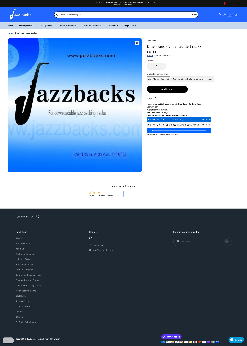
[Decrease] (150, 66)
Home (10, 33)
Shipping (150, 55)
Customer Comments (26, 254)
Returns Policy (22, 301)
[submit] (226, 241)
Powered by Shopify (51, 339)
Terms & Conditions (25, 269)
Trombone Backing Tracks (28, 285)
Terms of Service (24, 306)
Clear (194, 15)
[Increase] (163, 66)
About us (20, 248)
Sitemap (19, 317)
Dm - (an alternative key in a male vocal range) (192, 79)
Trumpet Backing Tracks (27, 280)
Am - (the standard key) (158, 79)
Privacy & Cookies (24, 264)
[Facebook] (155, 98)
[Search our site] (57, 15)
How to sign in (23, 243)
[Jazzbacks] (21, 14)
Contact (19, 311)
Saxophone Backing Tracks (29, 275)
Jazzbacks (37, 339)
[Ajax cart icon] (230, 15)
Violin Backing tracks (26, 290)
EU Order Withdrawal (26, 322)
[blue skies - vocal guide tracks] (137, 43)
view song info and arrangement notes (163, 134)
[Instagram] (37, 216)
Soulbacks (21, 296)
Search (19, 238)
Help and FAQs (23, 259)
